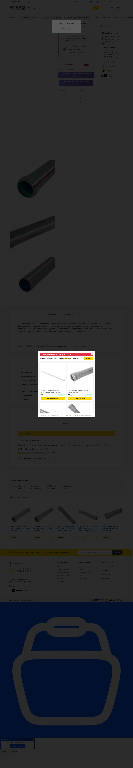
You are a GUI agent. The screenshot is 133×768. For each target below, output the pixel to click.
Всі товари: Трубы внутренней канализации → (79, 415)
